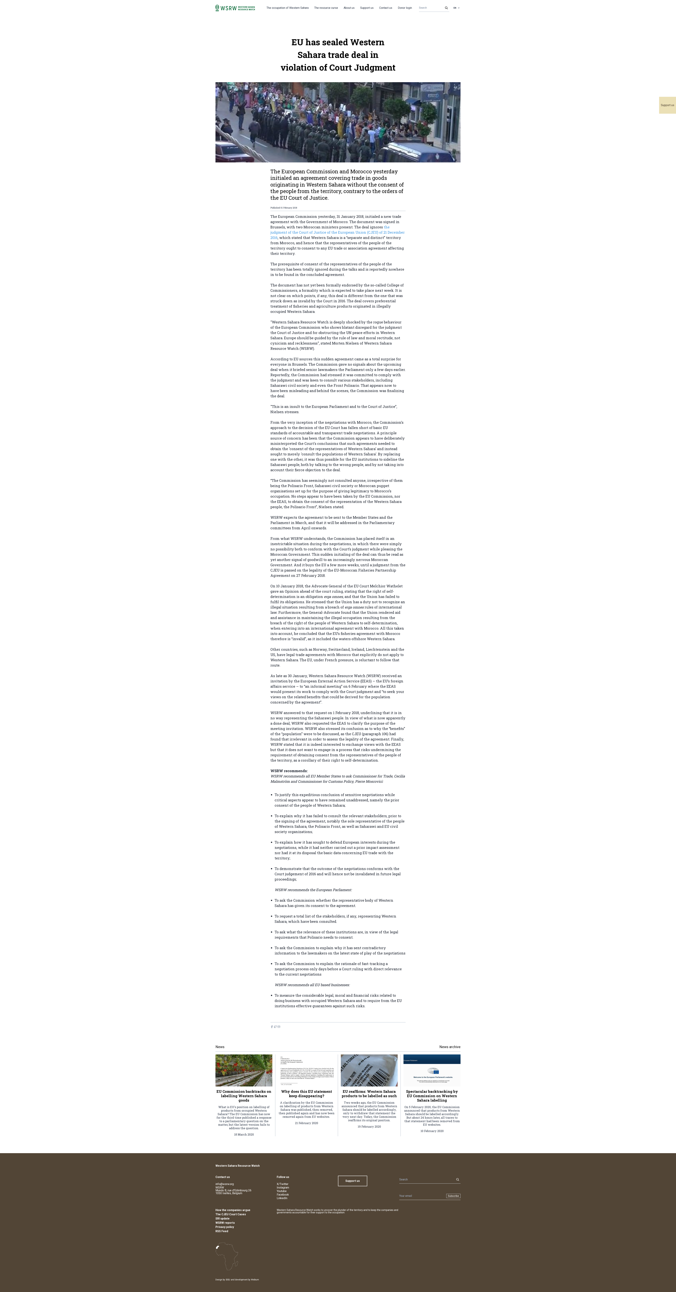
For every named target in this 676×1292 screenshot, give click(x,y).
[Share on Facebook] (271, 1027)
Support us (667, 105)
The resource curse (326, 8)
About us (349, 8)
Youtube (282, 1191)
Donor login (405, 8)
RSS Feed (221, 1231)
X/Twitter (282, 1184)
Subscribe (453, 1196)
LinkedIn (282, 1198)
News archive (450, 1047)
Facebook (283, 1194)
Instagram (283, 1187)
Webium (255, 1280)
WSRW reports (225, 1222)
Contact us (385, 8)
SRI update (222, 1218)
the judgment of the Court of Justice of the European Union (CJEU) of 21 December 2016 (337, 232)
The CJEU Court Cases (230, 1214)
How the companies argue (232, 1210)
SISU (228, 1280)
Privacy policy (224, 1227)
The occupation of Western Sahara (288, 8)
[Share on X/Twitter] (275, 1027)
